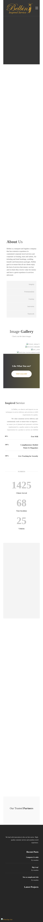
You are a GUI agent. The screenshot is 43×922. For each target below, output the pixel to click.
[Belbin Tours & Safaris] (33, 895)
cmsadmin (35, 860)
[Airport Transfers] (22, 895)
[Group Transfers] (11, 895)
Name (33, 733)
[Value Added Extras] (22, 906)
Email (33, 745)
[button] (21, 284)
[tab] (21, 284)
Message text (31, 757)
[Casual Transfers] (33, 906)
